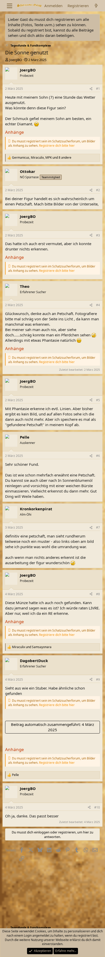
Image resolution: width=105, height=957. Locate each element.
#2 (98, 190)
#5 (98, 400)
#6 (98, 456)
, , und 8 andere (41, 158)
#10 (97, 807)
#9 (98, 679)
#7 (98, 527)
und (31, 647)
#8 (98, 594)
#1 (98, 88)
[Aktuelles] (96, 5)
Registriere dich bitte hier (57, 145)
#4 (98, 305)
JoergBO (15, 59)
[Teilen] (91, 89)
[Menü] (10, 6)
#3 (98, 235)
